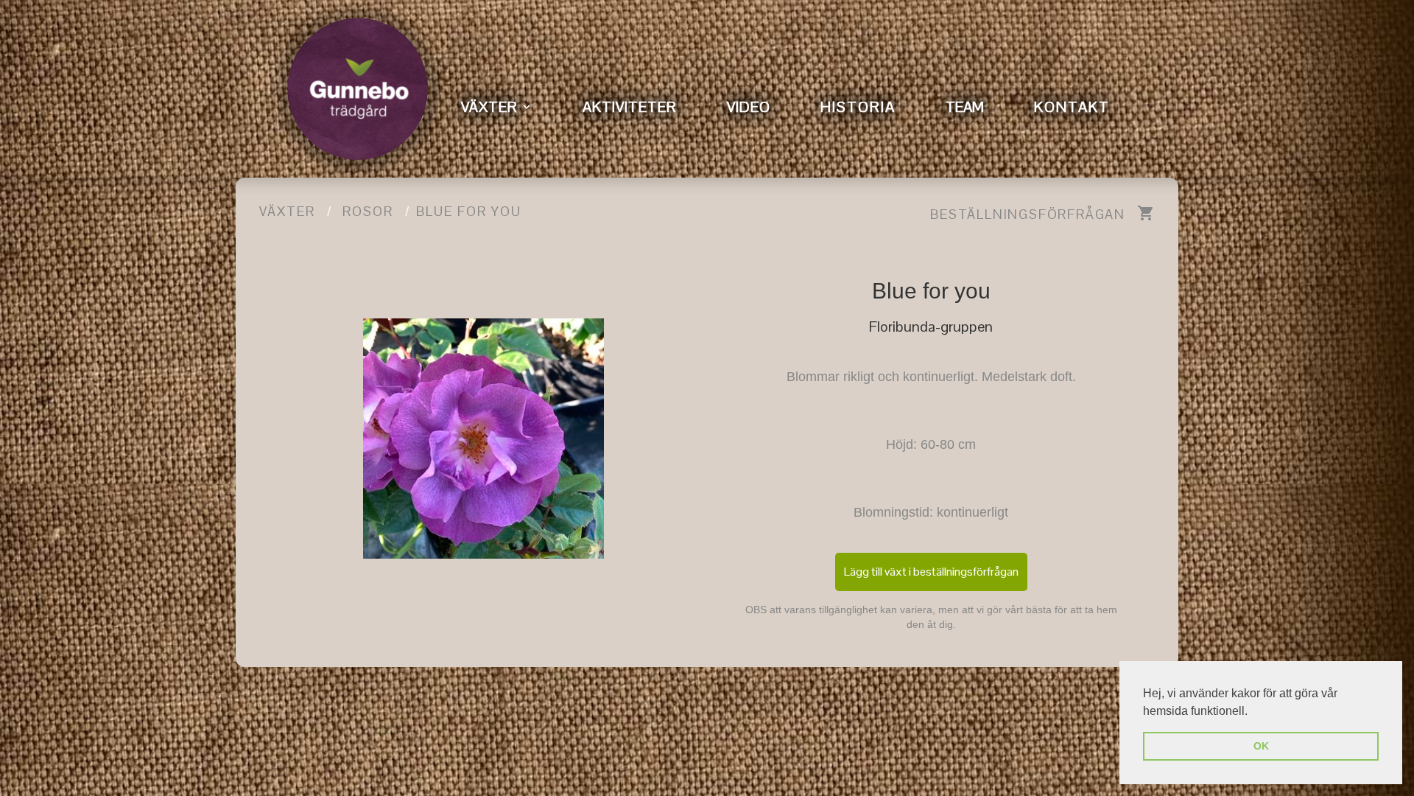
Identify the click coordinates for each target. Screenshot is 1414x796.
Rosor (367, 211)
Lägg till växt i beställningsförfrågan (931, 571)
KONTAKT (1072, 106)
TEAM (965, 106)
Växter (287, 211)
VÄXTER (489, 106)
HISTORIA (858, 106)
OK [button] (1261, 746)
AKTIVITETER (630, 106)
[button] (1253, 712)
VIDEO (748, 106)
